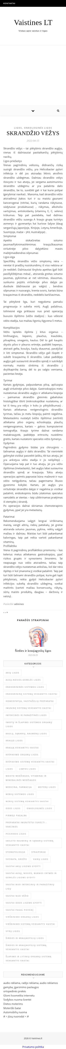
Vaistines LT (33, 22)
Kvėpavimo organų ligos (22, 754)
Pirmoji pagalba (16, 815)
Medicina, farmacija (19, 787)
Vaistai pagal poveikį (20, 910)
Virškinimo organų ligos (22, 917)
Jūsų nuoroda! (16, 1016)
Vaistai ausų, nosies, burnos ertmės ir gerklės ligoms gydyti (31, 875)
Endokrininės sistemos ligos (25, 687)
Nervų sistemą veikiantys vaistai (27, 801)
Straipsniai (38, 852)
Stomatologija (15, 852)
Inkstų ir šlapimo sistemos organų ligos (29, 724)
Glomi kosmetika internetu (19, 995)
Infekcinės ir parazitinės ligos (26, 715)
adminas (19, 604)
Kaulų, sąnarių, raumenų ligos (26, 733)
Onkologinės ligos (38, 127)
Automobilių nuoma (15, 1012)
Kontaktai (9, 3)
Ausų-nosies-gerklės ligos (23, 680)
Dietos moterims (13, 1003)
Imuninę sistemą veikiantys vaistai (28, 708)
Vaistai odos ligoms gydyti (24, 902)
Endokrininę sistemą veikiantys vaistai (31, 694)
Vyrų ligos (13, 931)
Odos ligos (13, 808)
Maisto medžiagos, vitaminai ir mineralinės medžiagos (26, 778)
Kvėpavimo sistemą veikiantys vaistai (30, 761)
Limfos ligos (27, 769)
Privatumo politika (33, 1046)
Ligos (18, 127)
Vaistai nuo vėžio (17, 896)
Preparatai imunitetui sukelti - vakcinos (26, 824)
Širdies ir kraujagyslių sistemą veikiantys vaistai (26, 947)
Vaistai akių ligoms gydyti (23, 866)
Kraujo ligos (14, 740)
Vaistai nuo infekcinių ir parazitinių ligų (30, 886)
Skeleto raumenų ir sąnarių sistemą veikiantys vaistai (29, 842)
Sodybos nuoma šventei (17, 999)
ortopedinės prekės (14, 991)
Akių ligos (12, 672)
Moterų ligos (47, 787)
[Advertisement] (33, 75)
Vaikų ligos (40, 859)
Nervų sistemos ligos (20, 794)
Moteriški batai (12, 1008)
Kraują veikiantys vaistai (22, 747)
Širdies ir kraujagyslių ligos (33, 650)
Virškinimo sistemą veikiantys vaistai (30, 924)
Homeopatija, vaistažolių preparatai (30, 701)
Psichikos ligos (16, 834)
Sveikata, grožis (16, 859)
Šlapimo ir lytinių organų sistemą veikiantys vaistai (28, 958)
